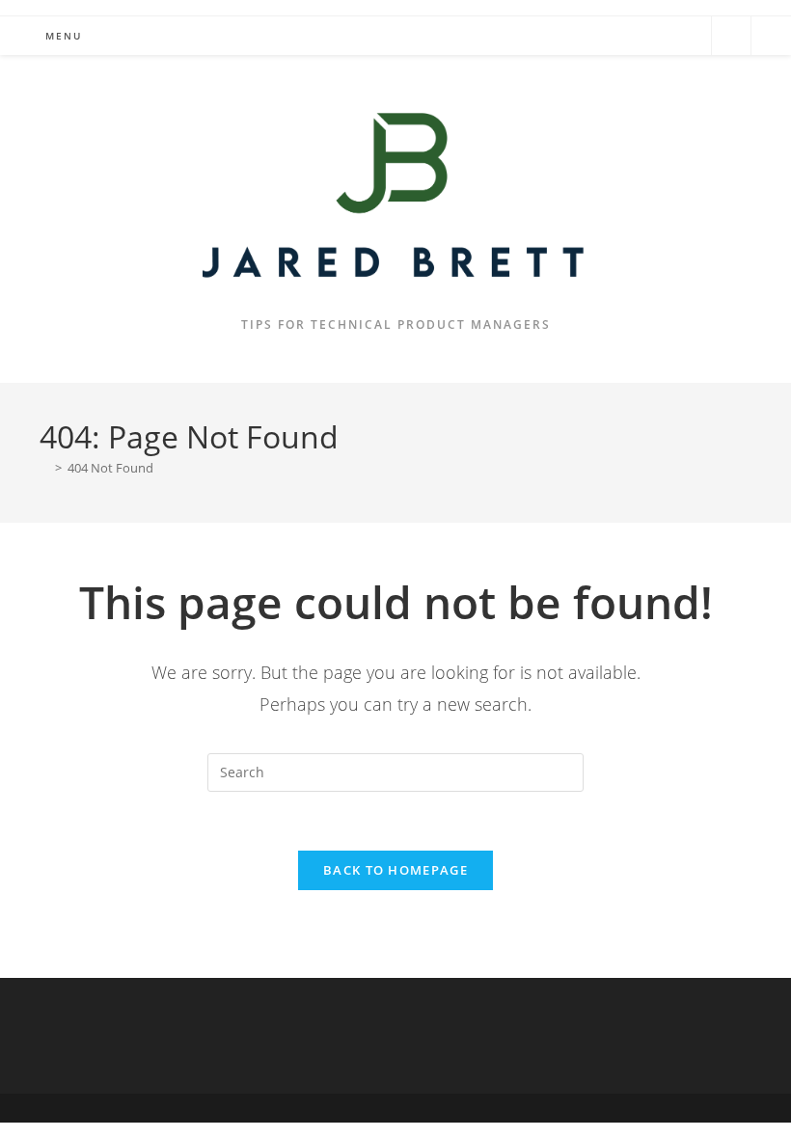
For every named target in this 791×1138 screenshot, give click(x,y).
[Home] (44, 467)
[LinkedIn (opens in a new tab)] (687, 34)
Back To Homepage (395, 870)
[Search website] (731, 36)
